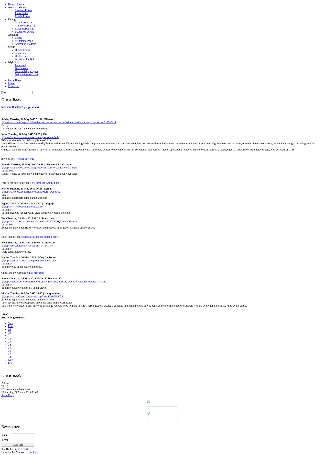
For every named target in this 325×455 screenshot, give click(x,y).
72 (9, 338)
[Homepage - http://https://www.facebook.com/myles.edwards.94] (30, 137)
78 (9, 356)
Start (10, 323)
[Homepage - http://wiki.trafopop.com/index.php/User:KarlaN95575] (32, 296)
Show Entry (7, 395)
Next (10, 359)
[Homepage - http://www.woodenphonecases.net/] (22, 206)
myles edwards (26, 158)
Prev (10, 326)
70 (9, 332)
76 (9, 350)
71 (9, 335)
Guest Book (14, 80)
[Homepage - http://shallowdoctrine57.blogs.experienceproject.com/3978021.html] (39, 167)
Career (11, 83)
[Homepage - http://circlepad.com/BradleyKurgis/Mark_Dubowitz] (31, 191)
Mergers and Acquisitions (45, 182)
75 (9, 347)
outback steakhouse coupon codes (40, 236)
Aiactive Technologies (27, 452)
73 (9, 341)
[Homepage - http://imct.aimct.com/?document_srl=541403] (27, 245)
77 (9, 353)
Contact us (13, 86)
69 (9, 329)
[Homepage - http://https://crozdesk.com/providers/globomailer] (29, 260)
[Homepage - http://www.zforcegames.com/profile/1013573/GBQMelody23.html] (39, 221)
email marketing (35, 272)
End (10, 363)
